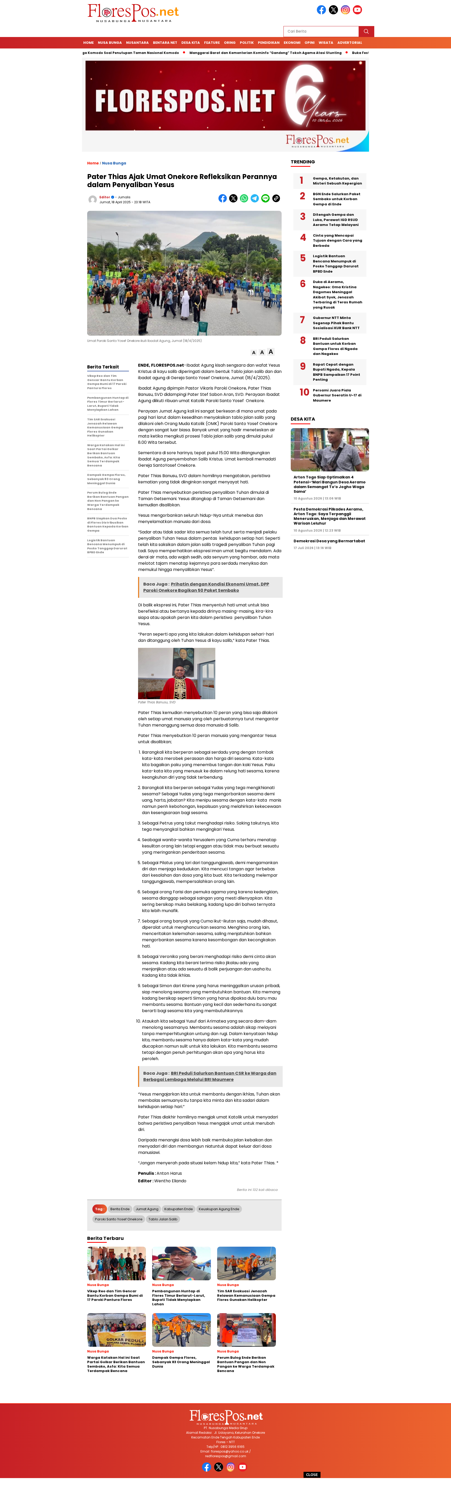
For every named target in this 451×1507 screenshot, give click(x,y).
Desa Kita (190, 42)
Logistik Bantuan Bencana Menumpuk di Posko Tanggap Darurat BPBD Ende (336, 264)
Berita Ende (120, 1209)
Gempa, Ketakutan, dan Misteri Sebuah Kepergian (337, 181)
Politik (247, 42)
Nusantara (137, 42)
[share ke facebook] (223, 201)
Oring (230, 42)
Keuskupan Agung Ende (219, 1209)
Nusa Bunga (110, 42)
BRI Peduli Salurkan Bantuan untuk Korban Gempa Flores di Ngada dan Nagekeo (335, 346)
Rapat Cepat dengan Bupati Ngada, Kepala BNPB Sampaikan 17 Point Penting (336, 372)
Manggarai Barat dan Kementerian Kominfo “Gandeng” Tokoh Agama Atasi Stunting (225, 53)
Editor (104, 197)
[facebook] (322, 13)
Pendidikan (269, 42)
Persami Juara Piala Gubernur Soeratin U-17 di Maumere (337, 395)
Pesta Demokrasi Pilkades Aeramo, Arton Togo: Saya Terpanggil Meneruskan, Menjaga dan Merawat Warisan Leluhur (330, 516)
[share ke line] (266, 201)
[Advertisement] (225, 1492)
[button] (254, 353)
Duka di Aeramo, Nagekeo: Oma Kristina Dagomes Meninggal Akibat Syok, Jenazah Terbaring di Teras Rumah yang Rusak (337, 294)
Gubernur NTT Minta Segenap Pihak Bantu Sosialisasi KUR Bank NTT (336, 322)
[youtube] (358, 13)
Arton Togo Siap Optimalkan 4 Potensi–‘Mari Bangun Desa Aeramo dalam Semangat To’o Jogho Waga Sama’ (330, 484)
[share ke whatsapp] (245, 201)
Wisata (326, 42)
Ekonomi (292, 42)
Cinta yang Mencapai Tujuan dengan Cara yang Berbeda (337, 240)
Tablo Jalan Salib (163, 1219)
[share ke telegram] (256, 201)
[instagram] (346, 13)
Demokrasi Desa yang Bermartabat (329, 541)
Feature (212, 42)
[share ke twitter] (234, 201)
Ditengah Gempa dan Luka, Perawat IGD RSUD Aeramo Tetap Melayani (336, 219)
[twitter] (334, 13)
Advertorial (349, 42)
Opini (309, 42)
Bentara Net (165, 42)
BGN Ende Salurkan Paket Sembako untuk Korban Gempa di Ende (336, 199)
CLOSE (312, 1475)
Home (88, 42)
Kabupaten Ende (178, 1209)
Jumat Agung (147, 1209)
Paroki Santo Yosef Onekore (119, 1219)
